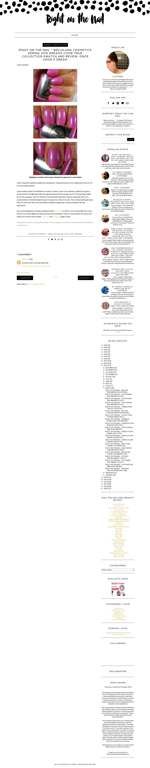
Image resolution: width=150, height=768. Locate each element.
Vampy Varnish (119, 551)
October (110, 372)
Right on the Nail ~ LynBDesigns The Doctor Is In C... (118, 408)
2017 (106, 361)
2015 (106, 365)
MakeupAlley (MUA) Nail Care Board (118, 633)
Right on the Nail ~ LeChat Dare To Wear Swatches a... (118, 416)
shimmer (78, 234)
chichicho (25, 259)
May (107, 383)
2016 (106, 363)
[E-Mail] (130, 87)
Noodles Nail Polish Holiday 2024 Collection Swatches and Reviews (122, 272)
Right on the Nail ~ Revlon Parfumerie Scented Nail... (116, 391)
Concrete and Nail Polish (118, 515)
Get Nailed (118, 523)
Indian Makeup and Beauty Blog (118, 527)
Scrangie (119, 549)
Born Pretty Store (119, 610)
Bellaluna (59, 234)
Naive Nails (118, 534)
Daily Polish (119, 517)
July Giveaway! (122, 215)
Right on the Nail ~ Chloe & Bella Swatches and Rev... (119, 428)
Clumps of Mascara (118, 514)
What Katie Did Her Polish (119, 553)
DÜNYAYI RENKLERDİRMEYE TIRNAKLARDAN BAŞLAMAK (118, 520)
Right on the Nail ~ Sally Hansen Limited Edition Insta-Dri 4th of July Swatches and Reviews (122, 158)
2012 (106, 482)
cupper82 (118, 76)
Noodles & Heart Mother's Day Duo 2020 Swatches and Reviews (122, 201)
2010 (106, 486)
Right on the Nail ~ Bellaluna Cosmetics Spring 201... (117, 445)
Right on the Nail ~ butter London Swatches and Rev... (117, 412)
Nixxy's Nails (118, 536)
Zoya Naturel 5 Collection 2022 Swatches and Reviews (122, 304)
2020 (106, 354)
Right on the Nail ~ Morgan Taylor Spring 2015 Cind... (117, 469)
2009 (106, 488)
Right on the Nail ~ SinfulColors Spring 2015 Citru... (119, 432)
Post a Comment (23, 272)
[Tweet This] (52, 240)
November (110, 370)
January (109, 475)
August (109, 377)
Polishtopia (119, 547)
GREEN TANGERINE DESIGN (83, 764)
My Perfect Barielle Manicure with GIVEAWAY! (122, 288)
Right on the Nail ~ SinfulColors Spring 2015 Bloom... (119, 436)
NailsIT (118, 532)
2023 (106, 347)
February (110, 473)
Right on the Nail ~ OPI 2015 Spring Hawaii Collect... (116, 457)
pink (72, 234)
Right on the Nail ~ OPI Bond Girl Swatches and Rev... (119, 465)
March (109, 388)
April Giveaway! (122, 188)
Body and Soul (119, 510)
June (108, 381)
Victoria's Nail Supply (119, 619)
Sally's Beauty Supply (118, 616)
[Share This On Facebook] (48, 240)
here (117, 332)
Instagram (56, 216)
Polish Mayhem (119, 542)
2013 (106, 479)
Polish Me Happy (118, 543)
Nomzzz (118, 538)
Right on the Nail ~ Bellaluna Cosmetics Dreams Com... (117, 453)
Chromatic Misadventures (119, 512)
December (110, 368)
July (107, 379)
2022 (106, 350)
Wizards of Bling (118, 555)
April (108, 386)
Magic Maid (119, 530)
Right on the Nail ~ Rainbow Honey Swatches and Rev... (117, 420)
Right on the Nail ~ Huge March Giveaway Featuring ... (118, 449)
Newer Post (26, 278)
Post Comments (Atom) (36, 284)
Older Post (84, 278)
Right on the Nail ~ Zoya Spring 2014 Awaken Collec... (118, 395)
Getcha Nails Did (118, 525)
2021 (106, 352)
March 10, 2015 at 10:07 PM (36, 266)
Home (74, 35)
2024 (106, 345)
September (110, 374)
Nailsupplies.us (119, 614)
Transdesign (118, 618)
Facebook (45, 216)
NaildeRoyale (118, 612)
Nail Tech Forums (119, 634)
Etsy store (58, 211)
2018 (106, 359)
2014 (106, 477)
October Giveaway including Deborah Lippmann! (122, 174)
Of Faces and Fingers (118, 540)
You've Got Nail (118, 557)
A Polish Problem (119, 504)
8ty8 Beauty (118, 608)
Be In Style (118, 506)
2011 (106, 484)
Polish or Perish (118, 545)
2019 (106, 356)
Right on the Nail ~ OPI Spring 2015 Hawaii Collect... (118, 461)
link (115, 120)
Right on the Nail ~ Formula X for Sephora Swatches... (119, 424)
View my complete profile (118, 89)
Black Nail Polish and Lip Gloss (118, 508)
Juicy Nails (118, 529)
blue (67, 234)
